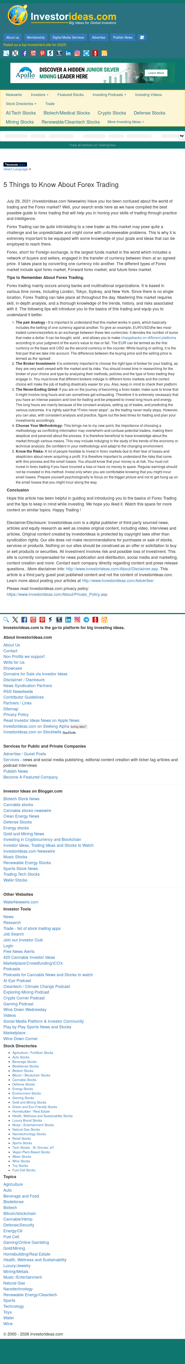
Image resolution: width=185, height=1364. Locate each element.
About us (12, 37)
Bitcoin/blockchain (19, 1213)
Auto (7, 1190)
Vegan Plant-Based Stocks (31, 1152)
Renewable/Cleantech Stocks (71, 121)
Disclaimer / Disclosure (24, 679)
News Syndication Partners (27, 685)
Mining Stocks (20, 121)
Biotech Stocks (22, 1070)
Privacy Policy (16, 714)
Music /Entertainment (22, 1277)
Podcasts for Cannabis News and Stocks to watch (48, 974)
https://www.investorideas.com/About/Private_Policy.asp (57, 594)
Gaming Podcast (18, 1003)
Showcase (12, 668)
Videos (9, 1015)
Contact (10, 650)
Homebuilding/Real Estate (26, 1254)
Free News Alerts (19, 951)
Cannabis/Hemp (17, 1219)
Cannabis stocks (18, 804)
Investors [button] (38, 94)
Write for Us (14, 662)
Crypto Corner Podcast (24, 998)
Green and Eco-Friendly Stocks (34, 1106)
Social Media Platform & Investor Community (43, 1021)
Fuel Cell (11, 1236)
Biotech (10, 1207)
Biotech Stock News (21, 798)
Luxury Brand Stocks (27, 1120)
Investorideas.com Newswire (29, 851)
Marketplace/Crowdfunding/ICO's (33, 963)
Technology (13, 1306)
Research (12, 922)
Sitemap (10, 708)
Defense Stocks (149, 112)
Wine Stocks (21, 1161)
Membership (36, 37)
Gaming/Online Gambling (26, 1242)
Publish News (122, 37)
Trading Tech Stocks (21, 874)
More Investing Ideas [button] (125, 121)
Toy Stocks (20, 1165)
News (8, 916)
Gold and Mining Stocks (29, 1102)
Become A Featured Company (30, 777)
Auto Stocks (20, 1057)
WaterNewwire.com (20, 902)
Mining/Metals (15, 1271)
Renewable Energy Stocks (27, 862)
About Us (11, 645)
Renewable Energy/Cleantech (30, 1294)
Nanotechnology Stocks (29, 1134)
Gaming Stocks (23, 1097)
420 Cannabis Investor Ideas (29, 957)
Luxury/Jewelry (16, 1265)
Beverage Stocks (24, 1061)
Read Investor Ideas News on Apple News (41, 720)
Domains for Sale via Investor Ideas (35, 673)
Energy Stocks (22, 1088)
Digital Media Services (68, 37)
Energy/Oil (12, 1230)
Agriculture (13, 1184)
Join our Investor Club (23, 940)
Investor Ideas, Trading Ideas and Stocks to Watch (48, 845)
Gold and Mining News (23, 833)
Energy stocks (16, 828)
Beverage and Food (21, 1196)
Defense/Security (18, 1225)
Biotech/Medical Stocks (67, 112)
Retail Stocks (21, 1138)
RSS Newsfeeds (18, 691)
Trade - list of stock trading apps (32, 928)
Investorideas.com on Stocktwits (32, 732)
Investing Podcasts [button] (108, 94)
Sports (9, 1300)
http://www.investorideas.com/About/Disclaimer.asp (112, 568)
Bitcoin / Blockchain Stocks (31, 1075)
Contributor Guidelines (23, 697)
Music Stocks (15, 856)
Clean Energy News (21, 816)
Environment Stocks (26, 1093)
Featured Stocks (71, 94)
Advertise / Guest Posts (24, 753)
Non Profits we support (24, 656)
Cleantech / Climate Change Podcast (36, 986)
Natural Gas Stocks (26, 1129)
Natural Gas (14, 1283)
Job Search (13, 934)
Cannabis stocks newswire (27, 810)
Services (11, 759)
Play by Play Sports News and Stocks (37, 1026)
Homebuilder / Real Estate (31, 1111)
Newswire (14, 94)
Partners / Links (17, 703)
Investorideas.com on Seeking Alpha (36, 726)
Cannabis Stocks (24, 1079)
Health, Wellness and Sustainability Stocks (42, 1116)
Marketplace (14, 1032)
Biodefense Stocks (25, 1066)
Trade (50, 103)
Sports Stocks (22, 1143)
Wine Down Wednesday (24, 1009)
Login (8, 945)
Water (8, 1317)
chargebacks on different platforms (148, 337)
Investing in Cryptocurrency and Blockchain (42, 839)
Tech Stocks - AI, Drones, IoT (33, 1147)
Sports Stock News (20, 868)
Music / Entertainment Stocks (33, 1125)
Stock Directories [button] (20, 103)
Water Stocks (15, 880)
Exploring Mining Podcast (26, 992)
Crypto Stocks (112, 112)
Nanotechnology (18, 1288)
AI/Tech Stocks (21, 112)
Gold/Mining (14, 1248)
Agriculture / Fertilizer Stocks (32, 1052)
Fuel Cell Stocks (23, 1170)
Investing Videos (148, 94)
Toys (7, 1312)
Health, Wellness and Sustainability (35, 1259)
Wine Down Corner (20, 1038)
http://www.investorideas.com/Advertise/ (118, 580)
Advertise (98, 37)
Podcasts (11, 968)
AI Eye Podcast (17, 980)
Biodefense (13, 1201)
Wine (8, 1323)
